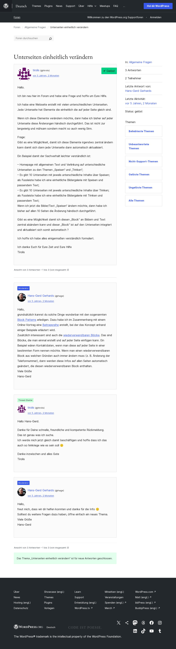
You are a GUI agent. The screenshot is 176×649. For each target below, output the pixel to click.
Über (16, 591)
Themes (48, 597)
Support (79, 597)
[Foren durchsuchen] (50, 38)
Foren (17, 17)
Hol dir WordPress (158, 5)
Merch (110, 608)
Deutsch (51, 627)
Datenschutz (21, 608)
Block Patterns (26, 319)
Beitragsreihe (50, 325)
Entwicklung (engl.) (85, 602)
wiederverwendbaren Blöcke (81, 335)
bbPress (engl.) (145, 602)
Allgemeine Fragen (35, 27)
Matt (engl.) (143, 597)
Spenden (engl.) (115, 602)
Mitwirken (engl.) (114, 591)
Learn (78, 591)
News (17, 597)
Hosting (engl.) (22, 602)
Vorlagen (49, 608)
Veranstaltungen (114, 597)
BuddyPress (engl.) (147, 608)
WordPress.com (145, 591)
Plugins (48, 602)
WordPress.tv (84, 608)
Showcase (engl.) (54, 591)
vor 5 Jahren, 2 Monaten (46, 75)
